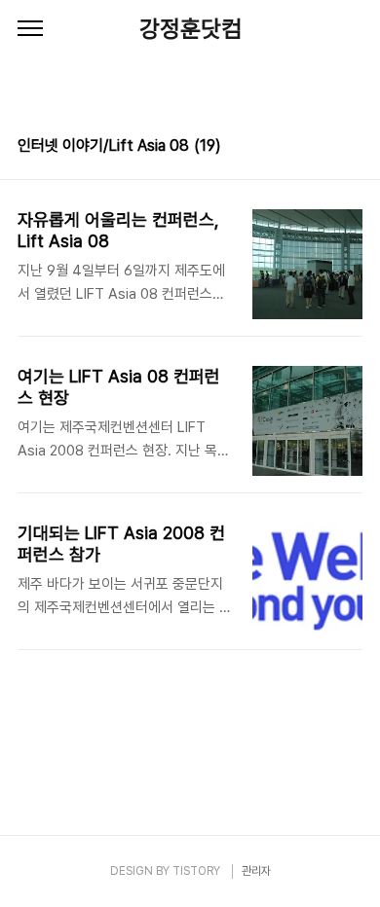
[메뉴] (30, 29)
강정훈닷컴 (190, 29)
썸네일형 (323, 148)
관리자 (256, 871)
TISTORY (196, 871)
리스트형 (350, 148)
